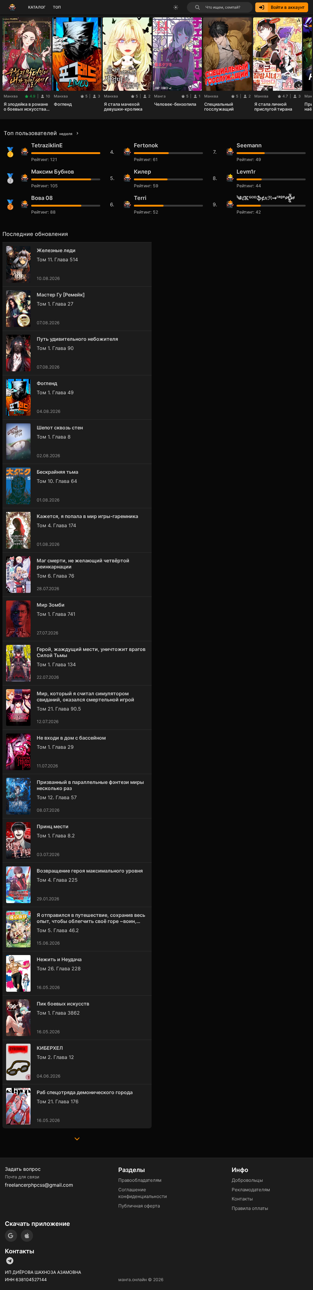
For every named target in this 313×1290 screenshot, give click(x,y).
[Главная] (12, 7)
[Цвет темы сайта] (176, 7)
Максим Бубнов (52, 171)
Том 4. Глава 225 (57, 880)
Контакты (242, 1199)
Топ (57, 7)
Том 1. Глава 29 (55, 747)
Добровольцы (247, 1180)
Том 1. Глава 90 (55, 348)
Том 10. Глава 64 (57, 481)
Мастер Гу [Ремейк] (61, 295)
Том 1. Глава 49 (55, 392)
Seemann (249, 145)
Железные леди (56, 250)
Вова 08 (42, 198)
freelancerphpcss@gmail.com (39, 1185)
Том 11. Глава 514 (57, 259)
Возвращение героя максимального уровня (90, 871)
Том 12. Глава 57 (57, 797)
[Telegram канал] (10, 1260)
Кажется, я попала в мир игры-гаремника (87, 516)
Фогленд (63, 104)
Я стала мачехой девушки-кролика (123, 107)
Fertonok (146, 145)
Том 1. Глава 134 (56, 664)
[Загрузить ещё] (77, 1140)
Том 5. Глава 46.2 (58, 930)
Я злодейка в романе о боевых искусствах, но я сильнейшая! (27, 107)
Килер (142, 171)
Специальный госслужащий (219, 107)
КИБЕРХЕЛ (50, 1048)
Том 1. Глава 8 (54, 437)
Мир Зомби (50, 605)
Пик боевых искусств (63, 1004)
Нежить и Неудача (59, 959)
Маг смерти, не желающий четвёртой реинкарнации (83, 563)
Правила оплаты (250, 1208)
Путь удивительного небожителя (77, 339)
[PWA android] (11, 1235)
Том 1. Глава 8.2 (56, 835)
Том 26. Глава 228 (59, 968)
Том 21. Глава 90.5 (59, 709)
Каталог (37, 7)
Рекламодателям (251, 1190)
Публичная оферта (139, 1206)
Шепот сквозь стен (60, 427)
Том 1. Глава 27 (55, 304)
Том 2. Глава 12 (55, 1057)
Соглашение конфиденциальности (142, 1193)
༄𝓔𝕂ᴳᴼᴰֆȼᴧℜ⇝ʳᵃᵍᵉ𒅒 (266, 198)
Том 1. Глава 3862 (58, 1013)
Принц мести (52, 826)
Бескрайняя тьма (57, 472)
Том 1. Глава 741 (56, 614)
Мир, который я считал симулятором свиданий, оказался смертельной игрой (85, 696)
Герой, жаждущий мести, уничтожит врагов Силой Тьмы (91, 652)
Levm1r (246, 171)
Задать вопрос (23, 1169)
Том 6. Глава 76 (55, 576)
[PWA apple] (27, 1235)
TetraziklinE (47, 145)
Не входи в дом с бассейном (71, 738)
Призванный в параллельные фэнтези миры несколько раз (90, 785)
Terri (140, 198)
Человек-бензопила (175, 104)
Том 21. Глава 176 (58, 1101)
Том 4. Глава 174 (56, 525)
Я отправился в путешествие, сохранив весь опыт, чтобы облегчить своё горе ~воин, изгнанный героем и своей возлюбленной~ (91, 918)
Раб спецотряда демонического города (85, 1092)
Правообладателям (139, 1180)
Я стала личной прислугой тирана (273, 107)
